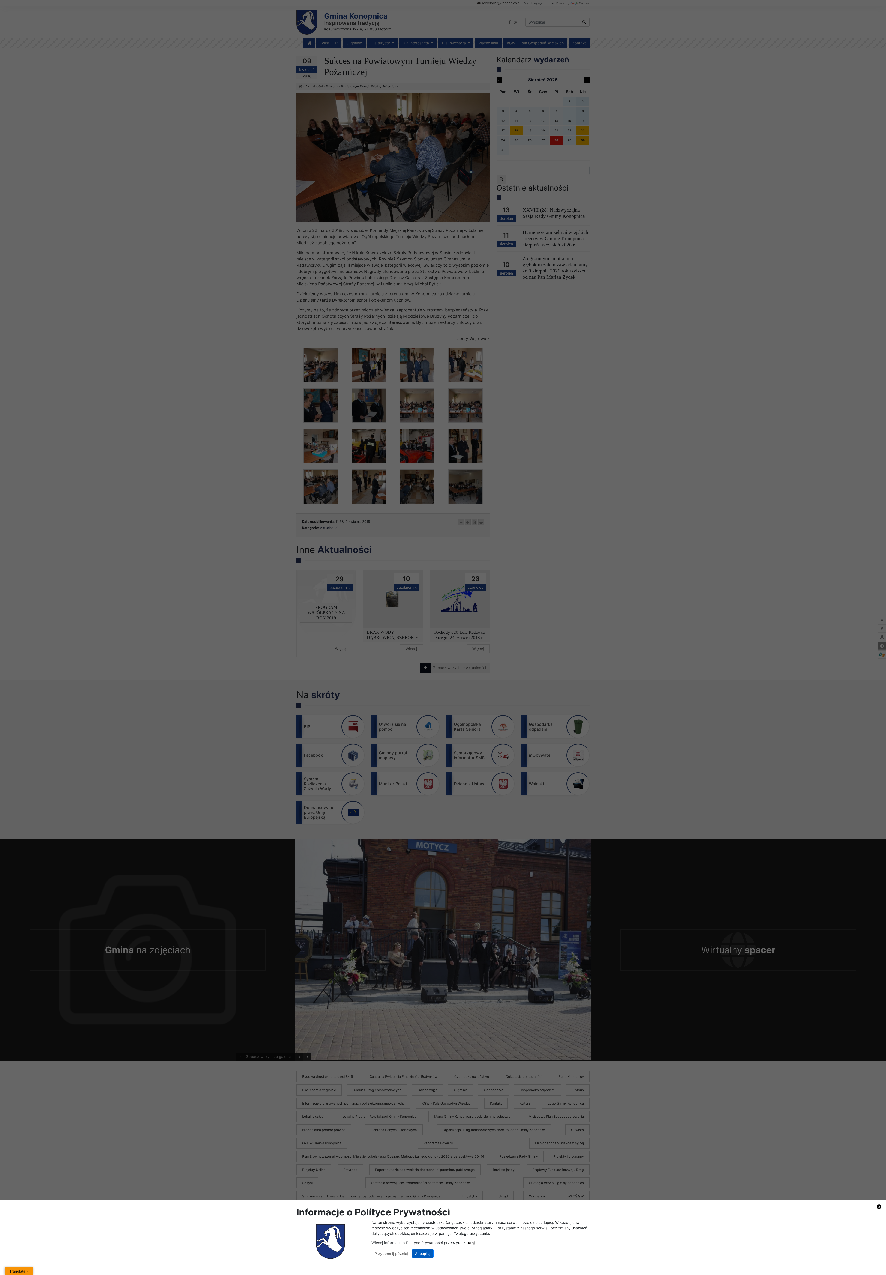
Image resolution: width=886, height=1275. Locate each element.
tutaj (471, 1242)
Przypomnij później (391, 1253)
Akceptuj (423, 1253)
